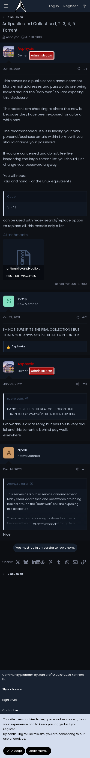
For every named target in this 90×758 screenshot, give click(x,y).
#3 (84, 384)
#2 (84, 317)
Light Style (9, 700)
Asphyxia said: (17, 483)
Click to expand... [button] (45, 524)
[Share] (78, 69)
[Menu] (6, 6)
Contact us (10, 710)
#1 (85, 68)
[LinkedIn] (34, 562)
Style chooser (12, 689)
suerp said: (15, 398)
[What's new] (84, 6)
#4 (84, 469)
